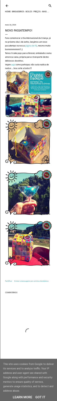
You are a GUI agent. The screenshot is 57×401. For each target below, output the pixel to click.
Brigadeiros (18, 11)
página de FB (31, 46)
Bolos (29, 11)
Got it (40, 397)
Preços (37, 11)
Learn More (22, 397)
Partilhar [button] (8, 281)
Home (8, 11)
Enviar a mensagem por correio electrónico (31, 281)
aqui (13, 65)
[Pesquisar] (50, 5)
